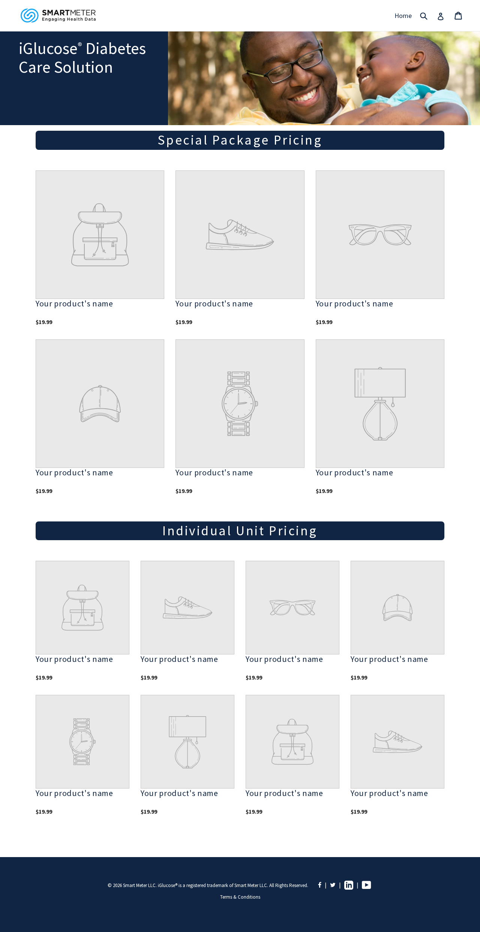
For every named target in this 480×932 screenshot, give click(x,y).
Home (403, 15)
